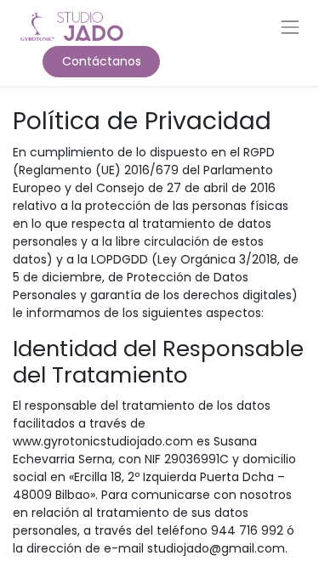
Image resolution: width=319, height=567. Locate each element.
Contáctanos (101, 61)
